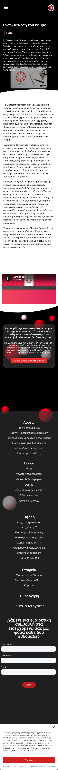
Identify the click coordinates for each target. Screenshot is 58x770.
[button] (53, 727)
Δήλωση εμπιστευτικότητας (34, 766)
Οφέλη (29, 517)
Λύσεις (29, 422)
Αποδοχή (29, 760)
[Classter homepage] (51, 8)
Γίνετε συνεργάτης (29, 606)
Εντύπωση (51, 766)
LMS (9, 33)
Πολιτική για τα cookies (12, 766)
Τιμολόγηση (29, 596)
